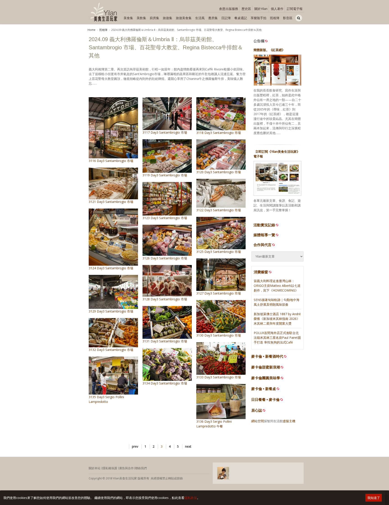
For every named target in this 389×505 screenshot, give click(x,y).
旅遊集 (167, 18)
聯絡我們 (141, 468)
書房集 (213, 18)
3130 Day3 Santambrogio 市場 (218, 335)
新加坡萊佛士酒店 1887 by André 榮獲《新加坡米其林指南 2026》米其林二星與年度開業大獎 (277, 318)
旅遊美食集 (184, 18)
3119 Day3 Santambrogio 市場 (164, 175)
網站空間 (257, 421)
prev (135, 446)
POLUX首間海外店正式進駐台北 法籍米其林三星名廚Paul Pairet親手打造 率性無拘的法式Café (277, 337)
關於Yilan (260, 9)
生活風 (200, 18)
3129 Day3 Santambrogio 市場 (111, 311)
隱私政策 (190, 498)
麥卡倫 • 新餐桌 (263, 389)
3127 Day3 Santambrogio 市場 (218, 293)
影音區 (287, 18)
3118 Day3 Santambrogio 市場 (218, 132)
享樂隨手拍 (258, 18)
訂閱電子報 (295, 9)
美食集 (128, 18)
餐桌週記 (240, 18)
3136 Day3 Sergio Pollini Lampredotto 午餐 (214, 423)
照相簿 (274, 18)
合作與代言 (262, 244)
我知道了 (373, 498)
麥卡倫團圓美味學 (265, 378)
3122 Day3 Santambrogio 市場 (218, 210)
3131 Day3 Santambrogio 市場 (164, 341)
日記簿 (226, 18)
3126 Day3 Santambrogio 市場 (164, 258)
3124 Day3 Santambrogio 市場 (111, 268)
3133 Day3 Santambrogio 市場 (218, 377)
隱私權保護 (109, 468)
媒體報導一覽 (264, 234)
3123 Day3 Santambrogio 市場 (164, 218)
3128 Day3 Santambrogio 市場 (164, 299)
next (188, 446)
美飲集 (141, 18)
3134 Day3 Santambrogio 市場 (164, 383)
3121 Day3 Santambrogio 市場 (111, 202)
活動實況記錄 (264, 224)
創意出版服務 (228, 9)
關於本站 (94, 468)
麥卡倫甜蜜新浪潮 (265, 367)
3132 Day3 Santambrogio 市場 (111, 350)
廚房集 (154, 18)
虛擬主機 (289, 421)
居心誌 (256, 410)
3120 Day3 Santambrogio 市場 (218, 172)
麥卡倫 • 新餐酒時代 (267, 356)
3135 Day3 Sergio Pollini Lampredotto (106, 399)
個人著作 (277, 9)
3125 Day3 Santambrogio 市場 (218, 251)
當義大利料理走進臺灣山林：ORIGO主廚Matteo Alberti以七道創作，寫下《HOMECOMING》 (277, 285)
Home (91, 30)
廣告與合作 (126, 468)
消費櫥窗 (261, 271)
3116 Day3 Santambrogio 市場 (111, 161)
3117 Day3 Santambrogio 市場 (164, 132)
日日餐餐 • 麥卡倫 (265, 400)
